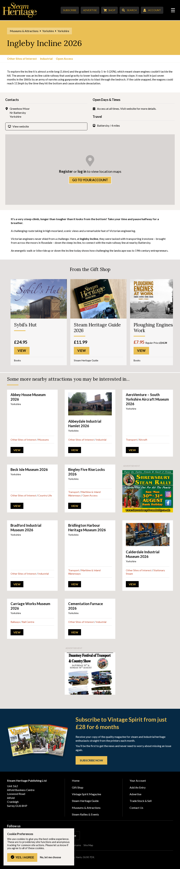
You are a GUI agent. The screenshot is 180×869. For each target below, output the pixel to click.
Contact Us (136, 807)
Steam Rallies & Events (85, 814)
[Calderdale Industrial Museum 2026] (147, 534)
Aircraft (143, 439)
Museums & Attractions (24, 31)
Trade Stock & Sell (141, 800)
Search (132, 10)
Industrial (46, 58)
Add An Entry (138, 787)
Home (75, 780)
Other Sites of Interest (22, 58)
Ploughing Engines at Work (156, 327)
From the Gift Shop (90, 269)
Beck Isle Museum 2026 (29, 469)
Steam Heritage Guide (86, 360)
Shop (111, 10)
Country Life (45, 495)
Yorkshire (48, 31)
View (17, 450)
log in (82, 171)
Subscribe (69, 10)
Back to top (176, 865)
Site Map (88, 845)
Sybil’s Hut (25, 325)
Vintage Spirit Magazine (86, 794)
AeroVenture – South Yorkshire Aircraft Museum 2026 (147, 399)
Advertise (90, 10)
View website (20, 126)
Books (17, 360)
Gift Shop (77, 787)
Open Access (64, 58)
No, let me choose (50, 857)
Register (66, 171)
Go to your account (90, 180)
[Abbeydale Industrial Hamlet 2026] (90, 403)
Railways (15, 621)
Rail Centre (28, 621)
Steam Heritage (20, 10)
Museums (43, 439)
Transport (131, 439)
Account (154, 10)
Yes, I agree (24, 857)
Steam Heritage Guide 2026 (97, 327)
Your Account (138, 780)
